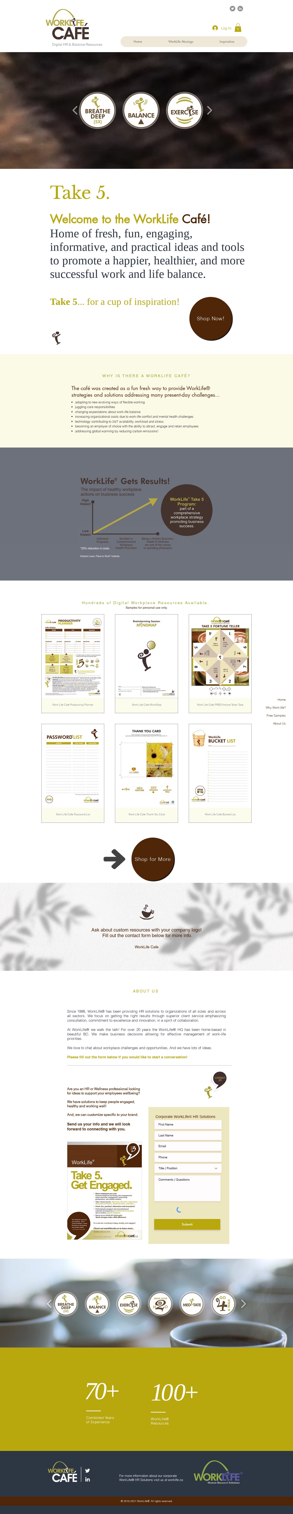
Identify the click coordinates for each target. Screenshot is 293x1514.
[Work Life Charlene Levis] (87, 1479)
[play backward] (75, 110)
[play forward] (209, 110)
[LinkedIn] (240, 8)
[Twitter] (232, 8)
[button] (238, 27)
